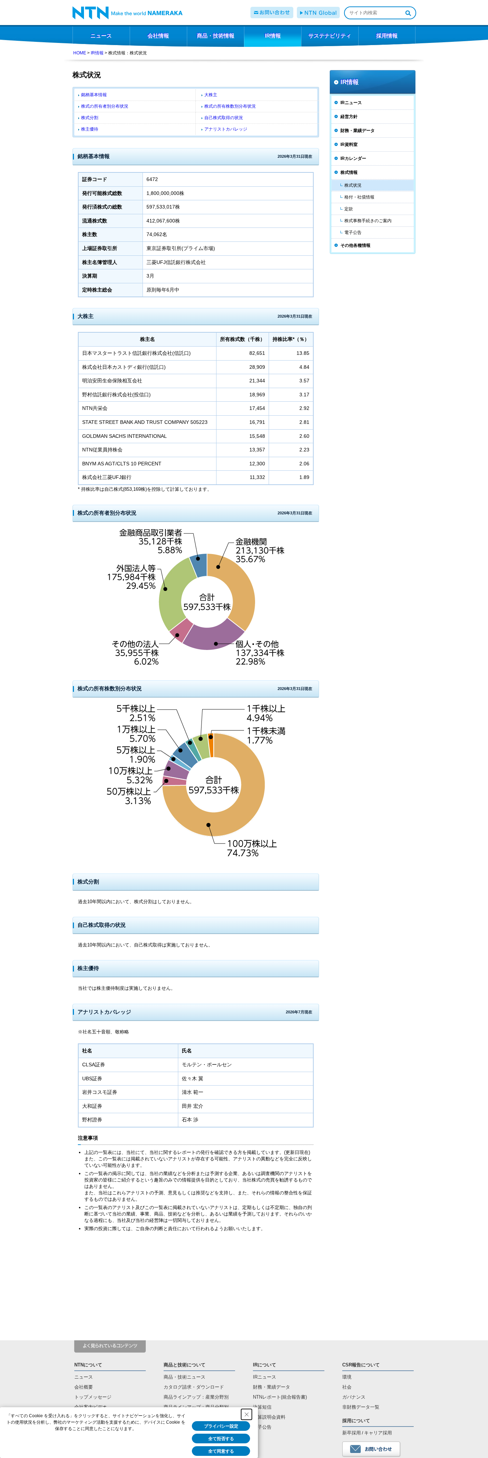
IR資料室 (349, 144)
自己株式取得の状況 (223, 117)
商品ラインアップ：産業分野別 (196, 1397)
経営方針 (349, 116)
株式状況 (353, 185)
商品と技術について (184, 1365)
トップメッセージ (92, 1397)
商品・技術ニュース (184, 1377)
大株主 (210, 94)
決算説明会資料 (269, 1417)
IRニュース (351, 102)
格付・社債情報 (359, 197)
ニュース (83, 1377)
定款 (348, 208)
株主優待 (89, 129)
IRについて (264, 1365)
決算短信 (262, 1407)
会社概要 (83, 1387)
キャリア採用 (378, 1432)
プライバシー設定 (221, 1426)
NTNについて (88, 1365)
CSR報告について (361, 1365)
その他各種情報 (355, 245)
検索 (408, 13)
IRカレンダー (353, 158)
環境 (347, 1377)
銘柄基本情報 (94, 94)
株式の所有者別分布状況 (104, 106)
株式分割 (89, 117)
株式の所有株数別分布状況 (230, 106)
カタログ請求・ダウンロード (194, 1387)
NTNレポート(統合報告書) (280, 1397)
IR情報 (97, 52)
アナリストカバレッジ (225, 129)
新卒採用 (351, 1432)
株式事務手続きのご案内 (368, 220)
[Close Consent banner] (246, 1414)
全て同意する (221, 1451)
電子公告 (353, 232)
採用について (356, 1420)
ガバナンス (353, 1397)
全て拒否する (221, 1438)
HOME (79, 52)
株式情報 (349, 172)
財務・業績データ (357, 130)
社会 (347, 1387)
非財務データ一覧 (360, 1407)
